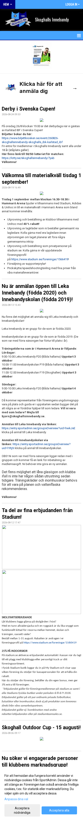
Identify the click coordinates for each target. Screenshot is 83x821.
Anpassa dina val (16, 799)
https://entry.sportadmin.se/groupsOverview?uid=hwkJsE (38, 428)
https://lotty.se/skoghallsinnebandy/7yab (28, 158)
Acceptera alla (59, 810)
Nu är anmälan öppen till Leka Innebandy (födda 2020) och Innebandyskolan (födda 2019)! (37, 292)
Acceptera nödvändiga (22, 810)
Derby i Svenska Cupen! (28, 109)
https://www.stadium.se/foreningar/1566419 (39, 259)
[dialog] (41, 794)
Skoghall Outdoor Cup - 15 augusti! (41, 728)
